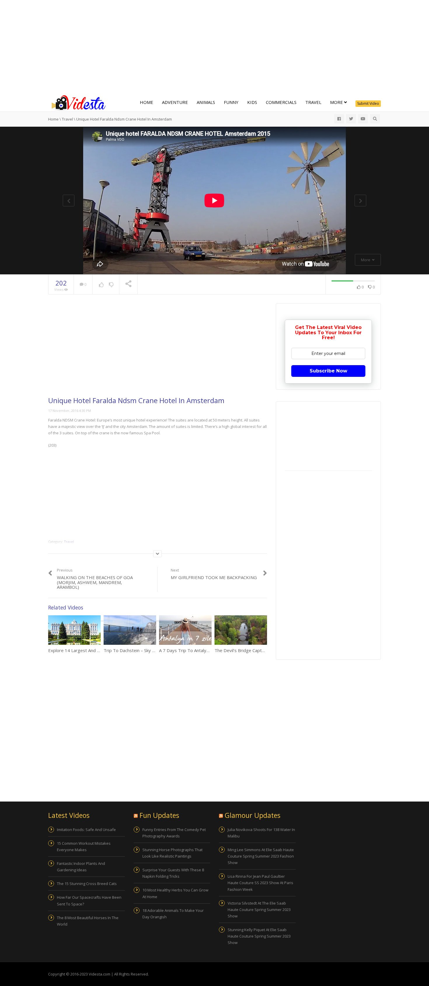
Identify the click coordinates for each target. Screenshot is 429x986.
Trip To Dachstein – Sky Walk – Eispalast (144, 650)
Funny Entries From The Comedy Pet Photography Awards (174, 833)
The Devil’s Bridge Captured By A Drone (254, 650)
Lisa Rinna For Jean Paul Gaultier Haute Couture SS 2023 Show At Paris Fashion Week (260, 883)
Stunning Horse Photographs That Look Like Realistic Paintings (172, 853)
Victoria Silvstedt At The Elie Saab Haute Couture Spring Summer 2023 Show (259, 909)
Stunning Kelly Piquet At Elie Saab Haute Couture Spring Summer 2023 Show (259, 936)
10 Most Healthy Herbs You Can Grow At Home (175, 893)
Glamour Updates (252, 815)
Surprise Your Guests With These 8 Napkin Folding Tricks (173, 873)
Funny (231, 102)
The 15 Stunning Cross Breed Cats (87, 883)
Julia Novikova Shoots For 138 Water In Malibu (261, 833)
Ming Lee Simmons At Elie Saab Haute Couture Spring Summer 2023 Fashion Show (261, 856)
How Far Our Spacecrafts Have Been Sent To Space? (89, 900)
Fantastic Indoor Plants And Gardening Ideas (81, 866)
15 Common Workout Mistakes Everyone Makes (84, 846)
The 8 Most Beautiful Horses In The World (87, 921)
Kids (252, 102)
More (337, 102)
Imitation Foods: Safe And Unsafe (86, 829)
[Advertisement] (214, 47)
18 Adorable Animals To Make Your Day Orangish (173, 913)
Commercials (281, 102)
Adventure (175, 102)
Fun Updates (159, 815)
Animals (206, 102)
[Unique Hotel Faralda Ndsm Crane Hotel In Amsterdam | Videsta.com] (77, 102)
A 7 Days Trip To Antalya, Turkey (192, 650)
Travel (313, 102)
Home (146, 102)
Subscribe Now (328, 371)
